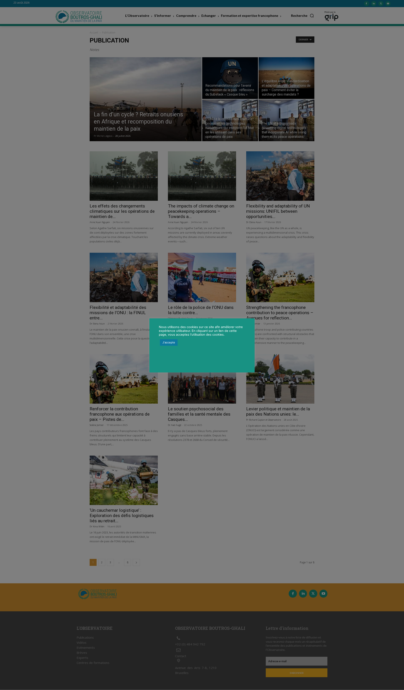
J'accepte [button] (168, 342)
